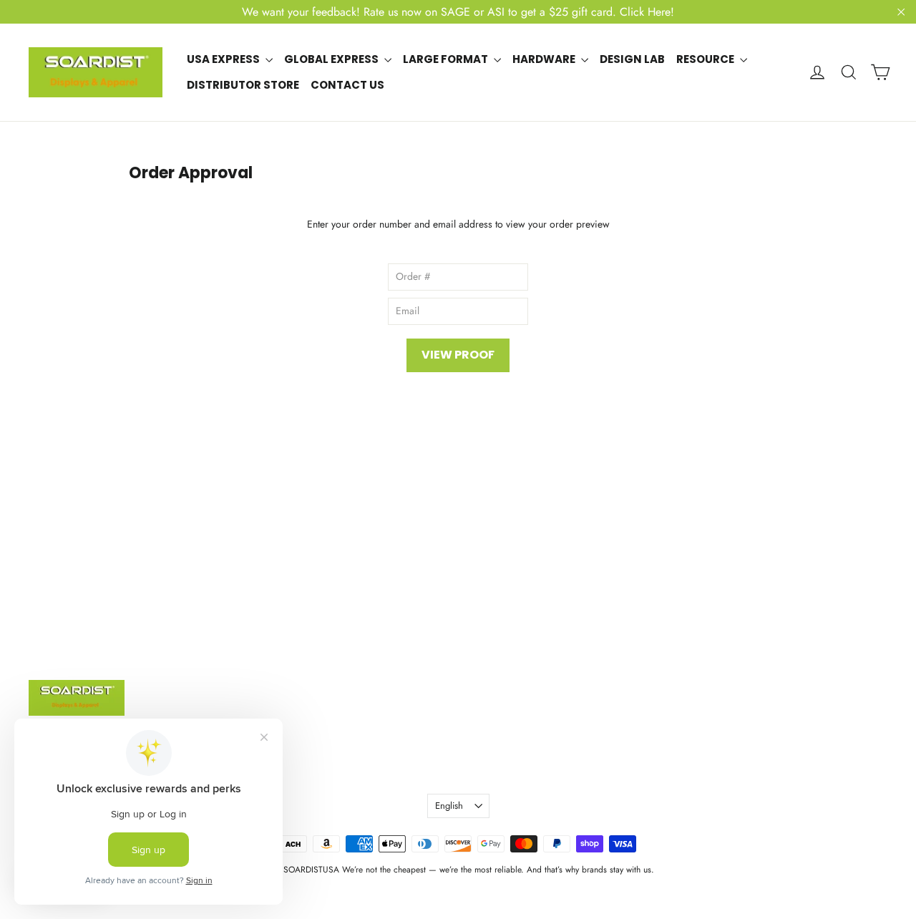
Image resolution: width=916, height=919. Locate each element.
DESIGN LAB (632, 59)
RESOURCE (706, 59)
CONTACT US (347, 84)
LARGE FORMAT (446, 59)
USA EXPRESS (224, 59)
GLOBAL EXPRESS (332, 59)
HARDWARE (545, 59)
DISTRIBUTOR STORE (243, 84)
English (449, 805)
